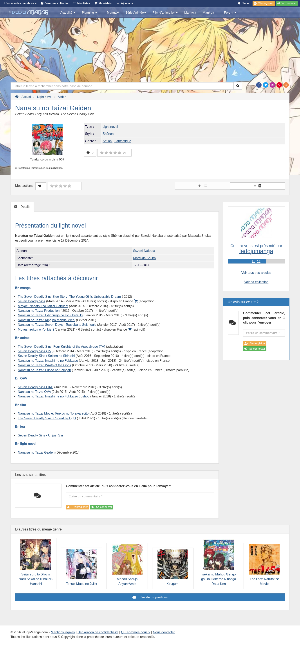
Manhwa (190, 12)
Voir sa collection (256, 282)
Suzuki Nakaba (144, 251)
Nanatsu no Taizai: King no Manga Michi (46, 320)
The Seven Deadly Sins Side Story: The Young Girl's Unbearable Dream (69, 296)
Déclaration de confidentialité (98, 632)
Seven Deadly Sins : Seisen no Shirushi (46, 356)
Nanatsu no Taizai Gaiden (36, 452)
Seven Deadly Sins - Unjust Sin (40, 435)
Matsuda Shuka (144, 258)
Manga (112, 12)
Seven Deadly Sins (31, 301)
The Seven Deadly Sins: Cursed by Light (47, 418)
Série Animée (134, 12)
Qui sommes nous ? (135, 632)
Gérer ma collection (57, 3)
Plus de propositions (153, 597)
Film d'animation (164, 12)
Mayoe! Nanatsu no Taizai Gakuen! (43, 306)
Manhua (208, 12)
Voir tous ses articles (256, 272)
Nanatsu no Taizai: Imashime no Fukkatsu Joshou (53, 396)
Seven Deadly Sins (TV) (35, 351)
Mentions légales (63, 632)
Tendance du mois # (47, 159)
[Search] (237, 86)
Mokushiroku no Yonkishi (36, 329)
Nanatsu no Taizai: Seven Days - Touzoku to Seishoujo (57, 324)
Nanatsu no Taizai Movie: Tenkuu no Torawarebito (53, 413)
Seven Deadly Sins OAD (35, 387)
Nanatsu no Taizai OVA (34, 391)
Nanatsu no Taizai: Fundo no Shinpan (44, 370)
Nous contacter (164, 632)
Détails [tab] (25, 206)
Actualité (66, 12)
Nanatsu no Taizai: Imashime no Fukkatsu (48, 360)
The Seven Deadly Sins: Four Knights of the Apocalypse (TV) (61, 346)
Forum (229, 12)
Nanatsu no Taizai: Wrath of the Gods (44, 365)
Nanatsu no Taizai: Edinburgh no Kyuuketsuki (50, 315)
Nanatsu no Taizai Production (39, 310)
